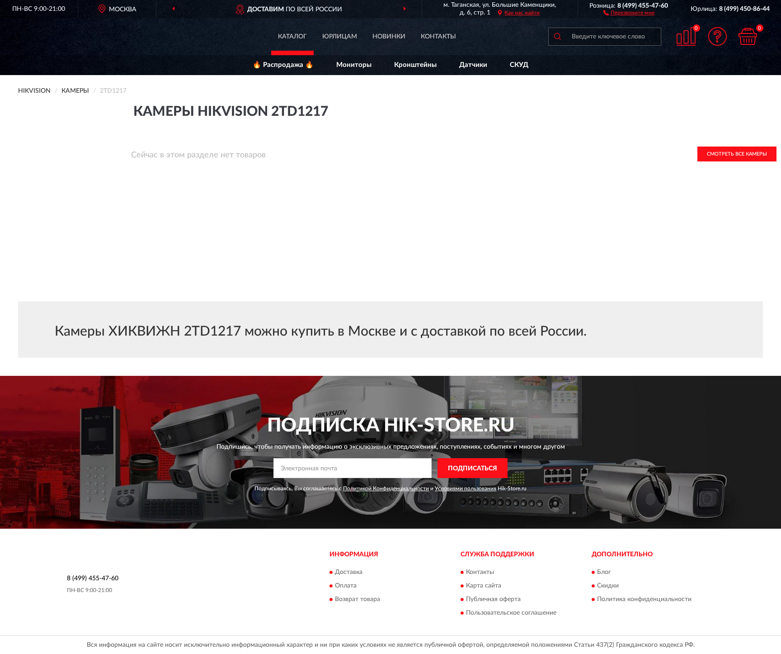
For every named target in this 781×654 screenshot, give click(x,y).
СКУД (519, 65)
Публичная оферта (493, 599)
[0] (748, 36)
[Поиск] (557, 37)
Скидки (608, 586)
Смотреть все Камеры (737, 154)
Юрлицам (339, 36)
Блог (604, 572)
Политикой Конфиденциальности (386, 488)
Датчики (473, 65)
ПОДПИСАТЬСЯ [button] (472, 468)
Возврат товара (357, 599)
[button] (628, 12)
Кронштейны (415, 65)
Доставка (348, 572)
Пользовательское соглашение (511, 613)
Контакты (438, 36)
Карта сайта (483, 586)
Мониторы (354, 65)
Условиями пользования (465, 488)
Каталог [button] (292, 36)
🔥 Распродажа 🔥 (283, 65)
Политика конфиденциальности (644, 599)
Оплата (346, 586)
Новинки (388, 36)
